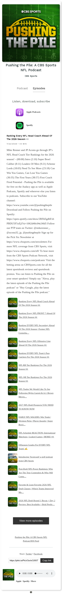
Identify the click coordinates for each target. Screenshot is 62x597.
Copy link (47, 560)
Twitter (29, 554)
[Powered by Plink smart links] (31, 592)
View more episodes (31, 520)
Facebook (38, 554)
